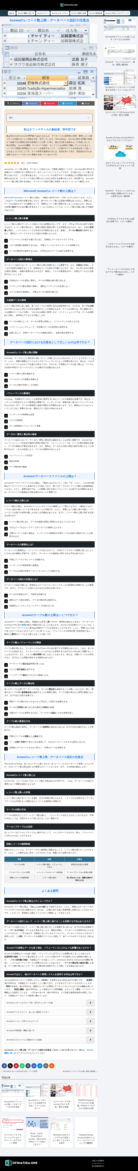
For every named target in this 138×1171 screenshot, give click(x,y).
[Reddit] (51, 1065)
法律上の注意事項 (98, 1161)
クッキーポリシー (98, 1163)
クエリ (56, 271)
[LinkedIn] (34, 1065)
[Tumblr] (28, 1065)
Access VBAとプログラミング (117, 13)
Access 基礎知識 (95, 13)
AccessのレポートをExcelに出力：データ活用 (20, 1071)
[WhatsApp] (22, 1065)
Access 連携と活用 (78, 13)
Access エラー (43, 13)
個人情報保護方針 (98, 1166)
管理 (24, 625)
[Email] (45, 1065)
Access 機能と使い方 (26, 13)
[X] (10, 1065)
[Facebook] (4, 1065)
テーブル (14, 200)
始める (11, 13)
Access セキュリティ (60, 13)
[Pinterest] (16, 1065)
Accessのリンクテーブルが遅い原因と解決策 (79, 1071)
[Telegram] (39, 1065)
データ (12, 742)
